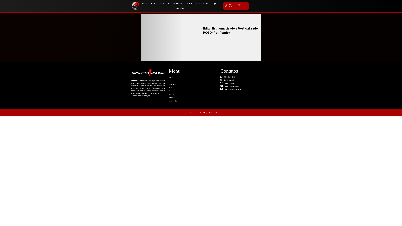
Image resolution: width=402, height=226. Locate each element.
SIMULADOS (172, 83)
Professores (177, 3)
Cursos (189, 3)
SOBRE (171, 80)
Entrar (231, 7)
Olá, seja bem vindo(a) (235, 5)
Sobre (153, 3)
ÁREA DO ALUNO (173, 100)
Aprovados (164, 3)
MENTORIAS (201, 3)
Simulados (179, 8)
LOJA (170, 90)
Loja (214, 3)
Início (144, 3)
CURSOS (171, 87)
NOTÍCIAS (171, 93)
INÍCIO (171, 77)
